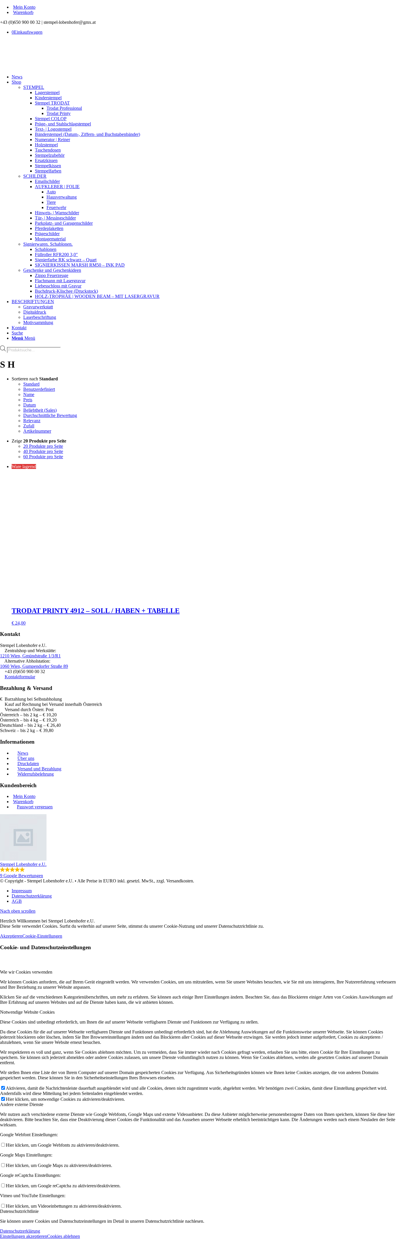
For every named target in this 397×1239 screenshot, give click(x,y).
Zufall (28, 425)
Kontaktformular (20, 676)
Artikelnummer (37, 431)
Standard (31, 384)
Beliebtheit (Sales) (40, 410)
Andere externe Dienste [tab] (21, 1104)
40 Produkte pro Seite (43, 451)
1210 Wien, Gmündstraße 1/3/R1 (30, 655)
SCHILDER (35, 176)
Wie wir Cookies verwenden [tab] (26, 972)
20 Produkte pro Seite (43, 446)
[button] (198, 846)
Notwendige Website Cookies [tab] (27, 1012)
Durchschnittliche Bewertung (50, 415)
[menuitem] (204, 7)
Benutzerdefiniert (39, 389)
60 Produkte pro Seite (43, 456)
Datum (29, 404)
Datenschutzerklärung (20, 1231)
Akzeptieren (11, 936)
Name (28, 394)
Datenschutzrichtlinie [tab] (19, 1211)
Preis (27, 399)
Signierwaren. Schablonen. (48, 244)
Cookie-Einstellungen (42, 936)
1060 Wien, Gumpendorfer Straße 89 (34, 666)
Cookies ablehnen (63, 1236)
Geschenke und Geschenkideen (52, 270)
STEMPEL (33, 87)
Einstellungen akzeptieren (23, 1236)
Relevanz (31, 420)
